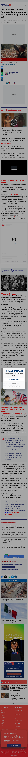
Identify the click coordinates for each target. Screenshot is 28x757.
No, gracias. (14, 383)
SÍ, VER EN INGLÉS (14, 379)
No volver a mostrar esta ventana (14, 386)
